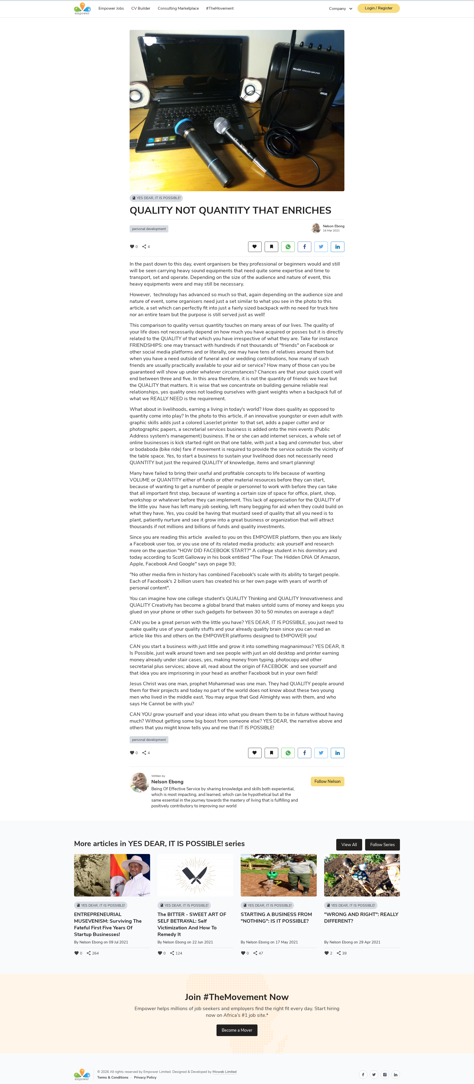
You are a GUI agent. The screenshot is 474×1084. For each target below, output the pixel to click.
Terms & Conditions (112, 1077)
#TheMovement (220, 8)
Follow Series (382, 845)
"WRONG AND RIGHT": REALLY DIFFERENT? (361, 917)
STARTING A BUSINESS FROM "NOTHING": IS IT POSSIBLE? (276, 917)
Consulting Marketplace (178, 8)
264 (92, 953)
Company (341, 9)
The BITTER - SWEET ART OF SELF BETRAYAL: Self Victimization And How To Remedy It (192, 924)
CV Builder (140, 8)
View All (349, 845)
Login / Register (379, 8)
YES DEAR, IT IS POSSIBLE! (156, 198)
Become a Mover (237, 1030)
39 (341, 953)
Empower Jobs (111, 8)
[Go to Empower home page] (84, 1075)
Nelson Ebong (333, 226)
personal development (149, 229)
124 (176, 953)
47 (258, 953)
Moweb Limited (225, 1071)
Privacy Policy (145, 1077)
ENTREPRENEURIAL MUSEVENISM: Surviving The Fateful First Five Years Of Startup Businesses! (108, 924)
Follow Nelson (328, 781)
